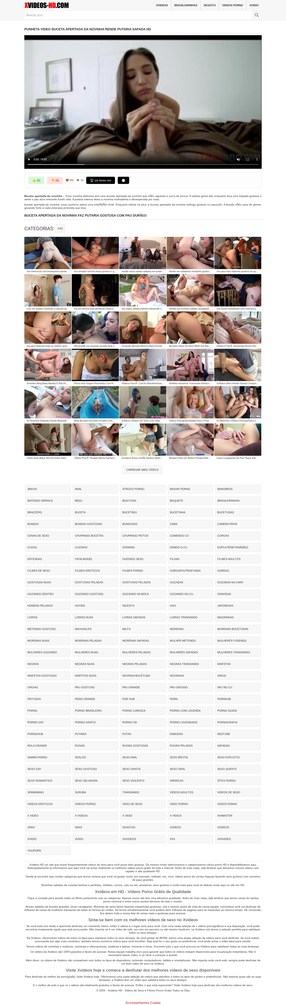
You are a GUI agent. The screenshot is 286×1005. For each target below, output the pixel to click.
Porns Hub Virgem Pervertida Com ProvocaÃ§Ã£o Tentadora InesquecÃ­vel (95, 383)
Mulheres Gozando (42, 652)
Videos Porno (232, 5)
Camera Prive (227, 524)
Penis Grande (85, 699)
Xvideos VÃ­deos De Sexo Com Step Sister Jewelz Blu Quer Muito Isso (143, 420)
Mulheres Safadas (184, 652)
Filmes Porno (132, 570)
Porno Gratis (85, 722)
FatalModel (84, 559)
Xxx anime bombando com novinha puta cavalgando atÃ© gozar (238, 308)
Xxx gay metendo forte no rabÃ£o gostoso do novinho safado (48, 346)
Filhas (174, 559)
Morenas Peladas (88, 640)
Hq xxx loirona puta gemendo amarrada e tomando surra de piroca (95, 308)
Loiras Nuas (84, 617)
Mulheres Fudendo (232, 640)
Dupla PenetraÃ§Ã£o (232, 547)
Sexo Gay (34, 769)
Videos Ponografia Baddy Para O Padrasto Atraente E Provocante (190, 420)
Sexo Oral (177, 769)
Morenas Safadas (135, 640)
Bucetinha (177, 512)
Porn (174, 699)
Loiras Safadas (133, 617)
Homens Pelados (40, 605)
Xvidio (254, 5)
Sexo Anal (129, 757)
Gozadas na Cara (230, 582)
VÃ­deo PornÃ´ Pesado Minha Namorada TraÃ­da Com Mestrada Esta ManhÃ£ (95, 458)
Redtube (223, 734)
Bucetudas (225, 512)
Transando (130, 792)
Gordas (223, 570)
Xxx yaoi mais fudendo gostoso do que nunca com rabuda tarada (238, 271)
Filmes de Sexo (38, 570)
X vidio (127, 815)
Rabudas (176, 734)
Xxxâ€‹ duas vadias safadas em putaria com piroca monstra (143, 271)
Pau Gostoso (85, 687)
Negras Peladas (134, 664)
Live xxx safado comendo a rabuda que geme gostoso (48, 308)
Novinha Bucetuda (136, 675)
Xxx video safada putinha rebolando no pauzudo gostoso (143, 308)
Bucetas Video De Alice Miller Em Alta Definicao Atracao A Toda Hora (190, 346)
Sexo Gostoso (86, 769)
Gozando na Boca (135, 594)
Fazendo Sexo (132, 559)
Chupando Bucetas (89, 535)
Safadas (223, 745)
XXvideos (129, 839)
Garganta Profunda (185, 570)
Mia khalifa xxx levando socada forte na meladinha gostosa (95, 346)
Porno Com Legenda (185, 710)
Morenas (176, 629)
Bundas (33, 524)
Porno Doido (227, 710)
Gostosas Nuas (39, 582)
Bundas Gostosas (88, 524)
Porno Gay (35, 722)
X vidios (176, 815)
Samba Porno (37, 757)
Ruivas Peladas (181, 745)
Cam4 (173, 524)
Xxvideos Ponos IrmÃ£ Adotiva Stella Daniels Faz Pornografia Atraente (143, 458)
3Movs (32, 489)
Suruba (80, 792)
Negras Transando (184, 664)
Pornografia (227, 722)
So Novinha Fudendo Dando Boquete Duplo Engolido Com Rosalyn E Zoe (48, 420)
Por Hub (128, 699)
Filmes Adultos (228, 559)
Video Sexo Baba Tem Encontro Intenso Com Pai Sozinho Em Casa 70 (48, 458)
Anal (78, 489)
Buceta (80, 512)
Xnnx (31, 827)
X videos (81, 815)
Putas (126, 734)
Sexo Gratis (131, 769)
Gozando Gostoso (89, 594)
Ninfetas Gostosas (42, 675)
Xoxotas (128, 827)
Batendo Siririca (40, 500)
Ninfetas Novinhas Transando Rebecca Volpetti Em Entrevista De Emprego (190, 383)
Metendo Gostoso (41, 629)
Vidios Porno (227, 804)
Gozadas (176, 582)
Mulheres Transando (233, 652)
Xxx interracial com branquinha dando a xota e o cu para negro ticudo (48, 271)
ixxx (173, 605)
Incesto (210, 5)
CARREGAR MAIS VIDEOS (142, 469)
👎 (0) (55, 180)
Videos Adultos (181, 792)
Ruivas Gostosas (135, 745)
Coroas (223, 535)
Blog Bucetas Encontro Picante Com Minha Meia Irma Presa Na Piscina (95, 420)
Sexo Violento (133, 780)
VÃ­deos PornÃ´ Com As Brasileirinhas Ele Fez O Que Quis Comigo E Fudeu (143, 383)
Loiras (32, 617)
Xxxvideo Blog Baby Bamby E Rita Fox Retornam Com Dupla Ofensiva (48, 383)
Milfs (126, 629)
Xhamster (224, 815)
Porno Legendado (183, 722)
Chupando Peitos (135, 535)
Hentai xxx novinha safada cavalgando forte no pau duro (190, 308)
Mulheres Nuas (86, 652)
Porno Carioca (133, 710)
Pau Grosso (179, 687)
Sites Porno (226, 780)
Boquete (176, 500)
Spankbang (35, 792)
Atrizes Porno (133, 489)
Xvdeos (175, 827)
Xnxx (78, 827)
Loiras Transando (183, 617)
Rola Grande (37, 745)
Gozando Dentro (40, 594)
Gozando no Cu (181, 594)
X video (32, 815)
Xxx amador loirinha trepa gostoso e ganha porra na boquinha (95, 271)
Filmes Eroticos (87, 570)
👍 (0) (36, 180)
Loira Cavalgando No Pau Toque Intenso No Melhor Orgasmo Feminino (238, 458)
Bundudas (129, 524)
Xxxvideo (224, 839)
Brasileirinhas (185, 5)
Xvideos (162, 5)
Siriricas (176, 780)
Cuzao (32, 547)
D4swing (128, 547)
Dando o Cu (178, 547)
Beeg (78, 500)
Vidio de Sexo (132, 804)
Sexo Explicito (228, 757)
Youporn (34, 850)
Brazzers (34, 512)
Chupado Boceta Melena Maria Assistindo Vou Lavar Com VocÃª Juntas (143, 346)
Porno (32, 710)
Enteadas (34, 559)
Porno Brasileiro (88, 710)
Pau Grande (131, 687)
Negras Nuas (84, 664)
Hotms (80, 605)
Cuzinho (81, 547)
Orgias (32, 687)
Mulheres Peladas (136, 652)
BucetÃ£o (129, 512)
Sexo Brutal (179, 757)
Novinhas (177, 675)
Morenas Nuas (38, 640)
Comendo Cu (179, 535)
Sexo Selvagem (86, 780)
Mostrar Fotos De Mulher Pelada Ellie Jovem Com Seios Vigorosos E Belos (190, 458)
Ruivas (80, 745)
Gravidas (224, 594)
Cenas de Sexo (38, 535)
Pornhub (224, 699)
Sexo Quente (227, 769)
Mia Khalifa (83, 629)
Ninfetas (224, 664)
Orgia (221, 675)
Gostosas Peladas (89, 582)
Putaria (80, 734)
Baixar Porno (180, 489)
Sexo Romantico (39, 780)
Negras (33, 664)
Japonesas (225, 605)
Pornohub (35, 734)
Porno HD (129, 722)
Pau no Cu (224, 687)
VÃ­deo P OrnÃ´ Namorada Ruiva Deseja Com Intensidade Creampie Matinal (238, 346)
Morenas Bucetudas (232, 629)
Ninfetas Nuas (85, 675)
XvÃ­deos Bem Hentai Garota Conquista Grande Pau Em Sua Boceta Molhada (238, 383)
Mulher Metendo (183, 640)
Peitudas (34, 699)
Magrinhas (225, 617)
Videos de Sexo (228, 792)
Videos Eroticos (40, 804)
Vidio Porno (179, 804)
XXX (60, 228)
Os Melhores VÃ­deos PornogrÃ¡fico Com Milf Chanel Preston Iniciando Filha (238, 420)
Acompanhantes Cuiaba (143, 1003)
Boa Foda (129, 500)
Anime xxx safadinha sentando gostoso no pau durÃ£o (190, 271)
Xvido (79, 839)
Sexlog (80, 757)
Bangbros (224, 489)
